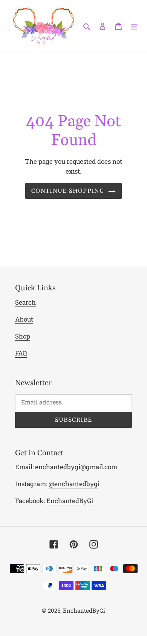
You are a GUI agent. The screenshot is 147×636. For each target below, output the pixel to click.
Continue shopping (67, 191)
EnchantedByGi (69, 500)
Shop (22, 336)
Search (25, 302)
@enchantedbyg (73, 483)
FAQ (21, 353)
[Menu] (134, 26)
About (24, 319)
